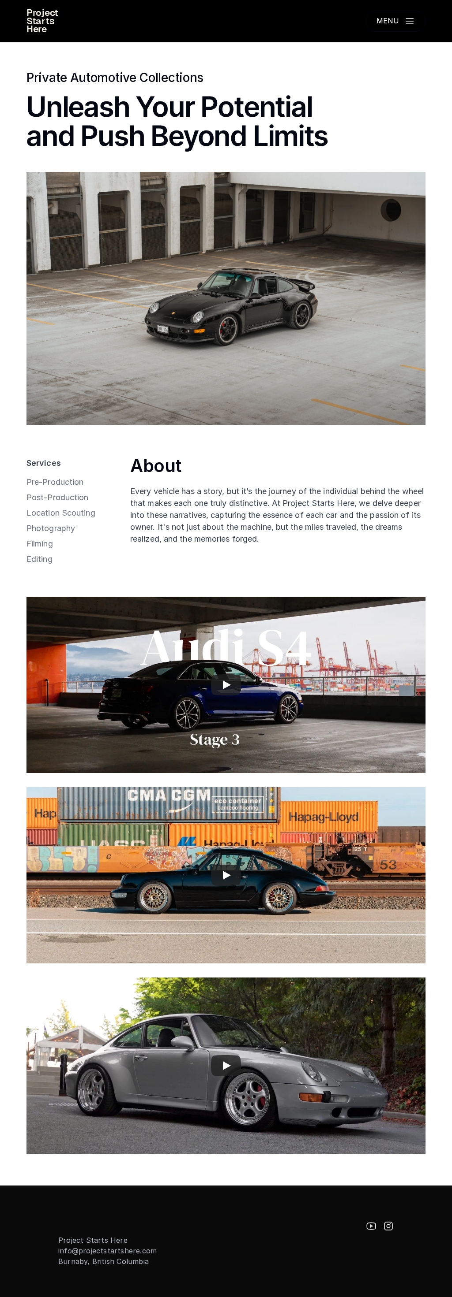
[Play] (226, 684)
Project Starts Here (43, 21)
